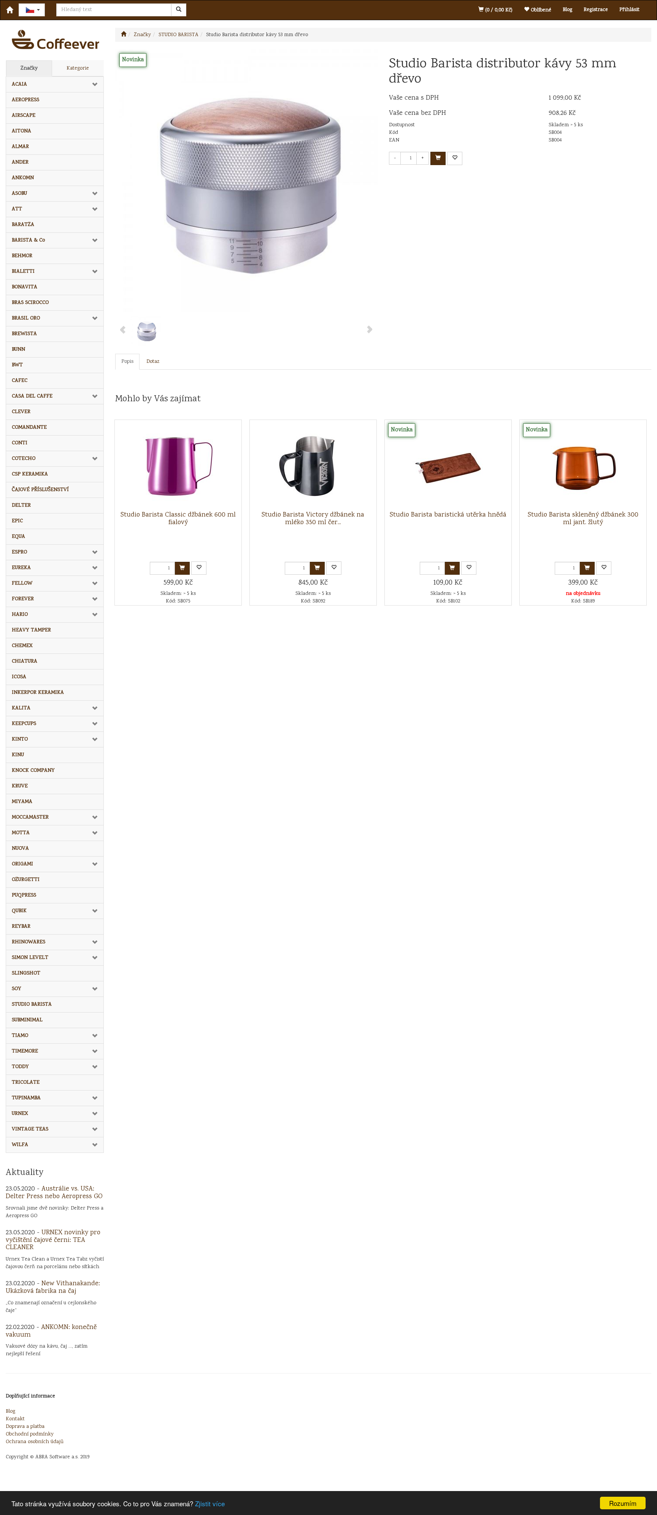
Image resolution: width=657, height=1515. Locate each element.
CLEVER (21, 412)
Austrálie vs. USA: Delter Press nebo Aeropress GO (54, 1193)
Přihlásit (629, 10)
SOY (16, 989)
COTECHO (23, 459)
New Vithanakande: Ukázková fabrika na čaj (53, 1287)
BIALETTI (23, 271)
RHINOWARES (28, 942)
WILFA (20, 1145)
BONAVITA (24, 287)
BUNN (18, 349)
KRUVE (20, 786)
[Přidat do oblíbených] (454, 158)
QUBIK (19, 911)
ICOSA (19, 677)
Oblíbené (540, 10)
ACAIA (19, 84)
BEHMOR (22, 256)
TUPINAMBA (26, 1098)
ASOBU (19, 193)
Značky (29, 68)
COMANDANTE (29, 427)
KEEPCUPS (24, 724)
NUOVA (20, 848)
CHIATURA (24, 661)
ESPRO (19, 552)
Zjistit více (210, 1503)
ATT (17, 209)
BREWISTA (24, 334)
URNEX (20, 1114)
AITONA (21, 131)
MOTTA (21, 833)
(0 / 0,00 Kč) (498, 10)
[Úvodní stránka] (123, 35)
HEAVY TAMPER (31, 630)
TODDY (20, 1067)
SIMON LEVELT (30, 958)
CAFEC (19, 381)
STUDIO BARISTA (32, 1004)
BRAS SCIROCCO (30, 303)
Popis (127, 362)
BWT (17, 365)
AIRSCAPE (23, 115)
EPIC (17, 521)
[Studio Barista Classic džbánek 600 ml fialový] (178, 465)
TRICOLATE (26, 1082)
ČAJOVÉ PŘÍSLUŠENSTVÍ (40, 490)
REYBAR (21, 926)
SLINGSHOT (26, 973)
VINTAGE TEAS (30, 1129)
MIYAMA (22, 802)
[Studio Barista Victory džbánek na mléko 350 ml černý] (313, 465)
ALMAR (20, 147)
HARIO (20, 614)
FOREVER (23, 599)
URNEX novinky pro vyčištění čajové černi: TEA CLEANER (53, 1240)
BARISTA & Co (28, 240)
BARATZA (23, 225)
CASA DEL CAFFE (32, 396)
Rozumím (622, 1503)
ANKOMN (23, 178)
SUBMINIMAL (27, 1020)
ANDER (20, 162)
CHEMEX (22, 646)
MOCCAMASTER (30, 817)
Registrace (596, 10)
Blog (567, 10)
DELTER (21, 505)
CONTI (19, 443)
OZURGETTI (26, 880)
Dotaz (152, 362)
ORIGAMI (22, 864)
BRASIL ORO (26, 318)
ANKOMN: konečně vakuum (51, 1331)
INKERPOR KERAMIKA (38, 692)
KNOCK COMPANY (33, 770)
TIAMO (20, 1036)
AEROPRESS (25, 100)
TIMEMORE (25, 1051)
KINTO (20, 739)
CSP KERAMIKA (30, 474)
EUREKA (21, 568)
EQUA (18, 537)
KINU (18, 755)
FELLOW (22, 583)
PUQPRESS (24, 895)
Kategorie (78, 68)
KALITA (21, 708)
